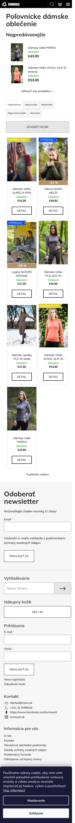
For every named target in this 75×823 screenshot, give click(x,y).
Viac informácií (14, 790)
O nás (8, 736)
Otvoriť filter (37, 127)
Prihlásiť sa (19, 556)
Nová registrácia (14, 679)
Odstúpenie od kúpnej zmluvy (23, 759)
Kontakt (9, 740)
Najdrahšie (47, 104)
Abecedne (35, 113)
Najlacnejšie (31, 104)
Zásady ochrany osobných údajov (25, 750)
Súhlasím (36, 813)
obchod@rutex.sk (21, 703)
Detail (21, 210)
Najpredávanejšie (17, 113)
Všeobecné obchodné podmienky (25, 745)
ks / (37, 612)
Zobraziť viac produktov (36, 91)
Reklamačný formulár (17, 754)
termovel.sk (17, 717)
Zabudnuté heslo (14, 684)
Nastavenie (36, 800)
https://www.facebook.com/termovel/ (33, 712)
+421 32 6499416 (21, 707)
